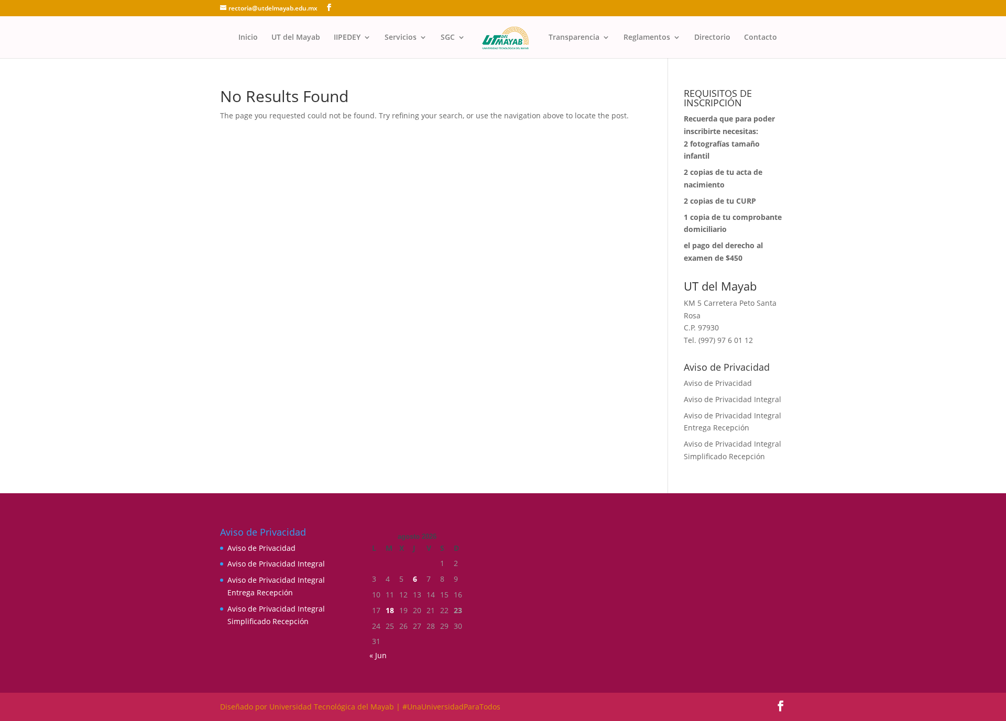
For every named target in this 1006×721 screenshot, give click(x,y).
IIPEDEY (347, 38)
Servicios (401, 38)
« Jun (378, 655)
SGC (448, 38)
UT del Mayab (295, 38)
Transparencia (574, 38)
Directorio (712, 38)
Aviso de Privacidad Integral (732, 399)
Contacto (760, 38)
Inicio (248, 38)
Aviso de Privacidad (718, 383)
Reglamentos (647, 38)
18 (390, 610)
